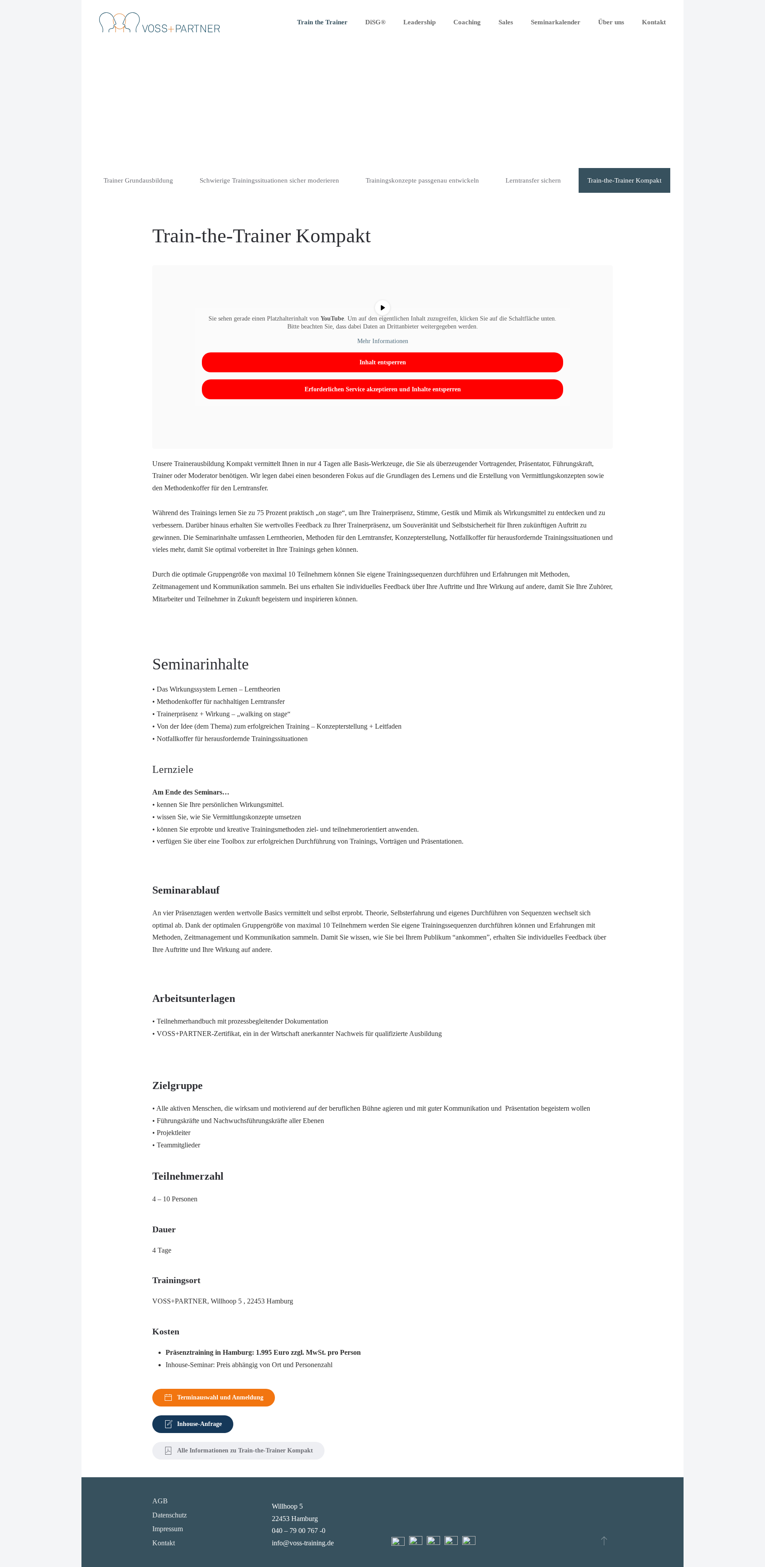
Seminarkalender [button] (555, 22)
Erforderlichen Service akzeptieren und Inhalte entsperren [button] (383, 389)
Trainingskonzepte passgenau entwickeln (422, 180)
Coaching (467, 22)
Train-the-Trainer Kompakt (624, 180)
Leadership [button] (419, 22)
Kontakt (654, 22)
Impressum (167, 1529)
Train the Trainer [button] (322, 22)
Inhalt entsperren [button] (382, 362)
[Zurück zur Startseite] (159, 22)
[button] (604, 1540)
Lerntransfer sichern (533, 180)
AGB (160, 1501)
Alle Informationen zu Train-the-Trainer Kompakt (245, 1450)
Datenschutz (169, 1515)
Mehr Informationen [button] (382, 341)
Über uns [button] (611, 22)
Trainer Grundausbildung (138, 180)
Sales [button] (505, 22)
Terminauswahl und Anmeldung (220, 1397)
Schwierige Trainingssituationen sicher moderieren (269, 180)
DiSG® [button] (375, 22)
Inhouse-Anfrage (199, 1424)
